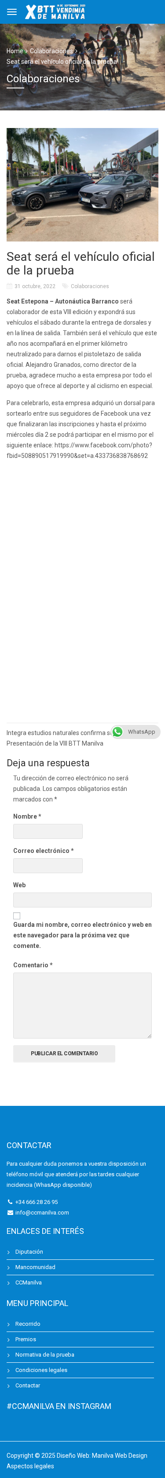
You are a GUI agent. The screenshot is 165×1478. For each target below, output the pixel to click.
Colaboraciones (90, 286)
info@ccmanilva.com (42, 1212)
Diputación (29, 1251)
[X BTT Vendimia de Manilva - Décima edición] (56, 10)
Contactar (27, 1385)
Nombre (27, 816)
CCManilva (28, 1282)
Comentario (33, 965)
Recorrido (27, 1324)
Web (19, 885)
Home (15, 51)
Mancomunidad (35, 1267)
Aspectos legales (30, 1466)
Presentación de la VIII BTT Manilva (55, 743)
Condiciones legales (41, 1370)
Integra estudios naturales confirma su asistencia (75, 732)
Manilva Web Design (119, 1455)
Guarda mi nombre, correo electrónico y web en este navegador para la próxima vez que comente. (82, 935)
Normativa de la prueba (44, 1354)
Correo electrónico (43, 850)
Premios (25, 1339)
